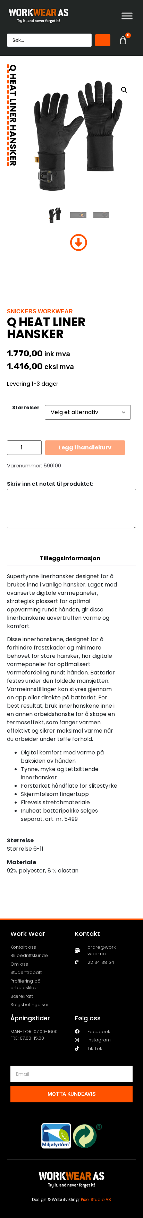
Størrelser (26, 407)
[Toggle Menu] (127, 15)
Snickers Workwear (40, 311)
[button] (124, 90)
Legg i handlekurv (85, 447)
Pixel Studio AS (96, 1199)
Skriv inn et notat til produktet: (50, 484)
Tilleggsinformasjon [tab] (70, 558)
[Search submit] (102, 40)
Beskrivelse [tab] (69, 544)
